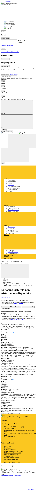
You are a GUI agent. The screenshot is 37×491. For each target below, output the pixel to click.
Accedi (3, 31)
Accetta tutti (28, 307)
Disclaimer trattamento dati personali (11, 475)
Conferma (9, 131)
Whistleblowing (8, 456)
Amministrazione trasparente (12, 459)
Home (6, 279)
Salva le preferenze (15, 413)
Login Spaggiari (14, 74)
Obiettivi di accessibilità (11, 454)
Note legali (7, 448)
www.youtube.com (6, 379)
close (2, 163)
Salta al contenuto (6, 1)
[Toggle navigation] (15, 155)
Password (20, 42)
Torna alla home (5, 297)
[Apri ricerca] (22, 141)
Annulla (3, 131)
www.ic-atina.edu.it (6, 333)
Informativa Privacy (10, 449)
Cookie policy (8, 446)
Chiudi (3, 86)
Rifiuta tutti (15, 307)
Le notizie (7, 282)
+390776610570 (11, 428)
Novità (6, 280)
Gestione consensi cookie (11, 457)
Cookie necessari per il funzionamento (12, 324)
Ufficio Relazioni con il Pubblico (13, 451)
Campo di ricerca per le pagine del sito (11, 261)
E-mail (19, 68)
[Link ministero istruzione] (9, 3)
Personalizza (4, 307)
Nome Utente (21, 40)
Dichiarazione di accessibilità (12, 453)
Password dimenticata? (7, 45)
